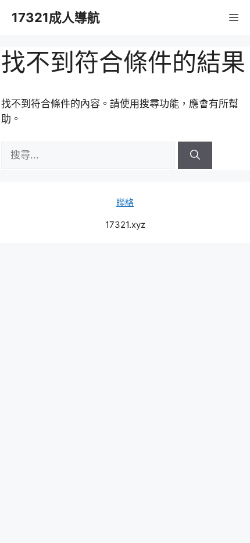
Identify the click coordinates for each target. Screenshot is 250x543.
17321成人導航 (56, 17)
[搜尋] (195, 156)
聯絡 (125, 202)
